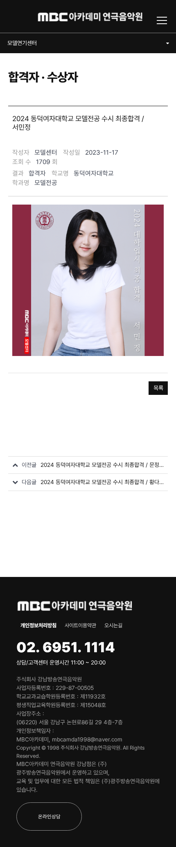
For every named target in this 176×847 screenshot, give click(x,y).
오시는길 (113, 625)
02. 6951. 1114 (65, 647)
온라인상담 (49, 816)
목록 (158, 388)
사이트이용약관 (80, 625)
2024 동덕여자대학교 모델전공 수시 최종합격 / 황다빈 (102, 482)
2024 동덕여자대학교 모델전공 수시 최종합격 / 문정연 (102, 465)
